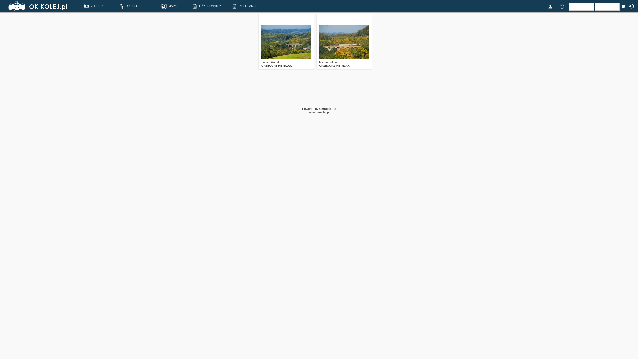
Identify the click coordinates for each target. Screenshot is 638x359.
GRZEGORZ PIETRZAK (276, 65)
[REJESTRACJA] (550, 6)
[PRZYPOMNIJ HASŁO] (562, 6)
